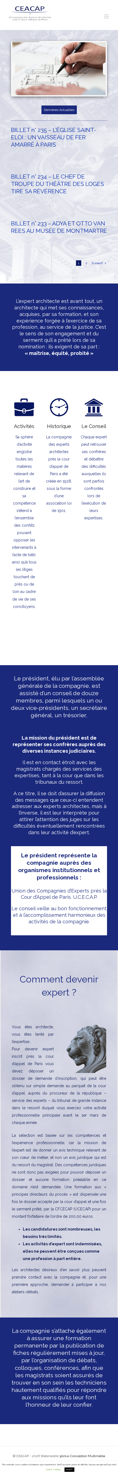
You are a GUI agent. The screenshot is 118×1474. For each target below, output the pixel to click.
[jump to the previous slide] (18, 68)
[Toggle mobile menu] (107, 16)
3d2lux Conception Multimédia (82, 1456)
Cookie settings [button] (53, 1469)
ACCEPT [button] (69, 1470)
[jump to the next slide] (99, 68)
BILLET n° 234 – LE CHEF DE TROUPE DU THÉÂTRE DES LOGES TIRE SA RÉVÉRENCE (57, 184)
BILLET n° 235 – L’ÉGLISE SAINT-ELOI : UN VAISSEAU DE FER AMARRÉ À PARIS (53, 137)
